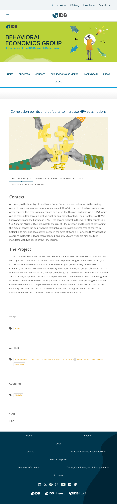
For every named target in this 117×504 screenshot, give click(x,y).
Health (17, 328)
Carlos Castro (98, 359)
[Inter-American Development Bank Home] (60, 17)
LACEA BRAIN (91, 74)
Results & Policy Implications (27, 184)
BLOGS (58, 82)
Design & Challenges (71, 178)
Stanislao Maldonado (51, 359)
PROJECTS (24, 74)
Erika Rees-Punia (82, 359)
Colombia (18, 395)
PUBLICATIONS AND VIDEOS (64, 74)
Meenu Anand (68, 359)
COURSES (40, 74)
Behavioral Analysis (46, 178)
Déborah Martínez (22, 359)
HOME (10, 74)
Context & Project (21, 178)
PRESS (106, 74)
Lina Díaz (35, 359)
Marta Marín (19, 364)
